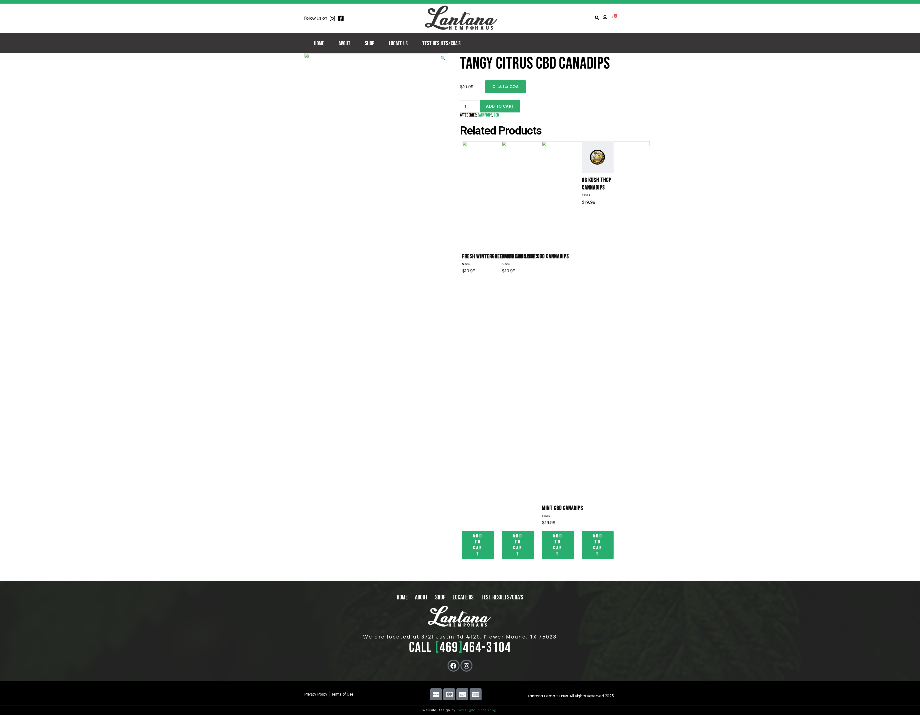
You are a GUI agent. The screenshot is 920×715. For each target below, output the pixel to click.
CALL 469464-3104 (460, 647)
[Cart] (613, 18)
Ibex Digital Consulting (477, 710)
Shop (369, 43)
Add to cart (500, 106)
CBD (496, 115)
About (345, 43)
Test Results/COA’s (441, 43)
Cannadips (485, 115)
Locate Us (398, 43)
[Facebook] (454, 666)
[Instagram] (466, 666)
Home (319, 43)
